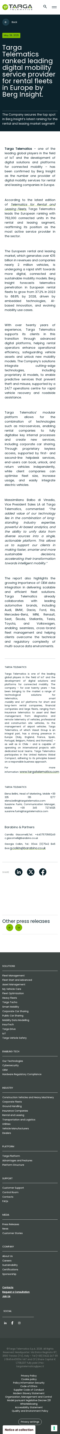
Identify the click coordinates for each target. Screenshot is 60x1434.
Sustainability (10, 1265)
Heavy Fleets (9, 998)
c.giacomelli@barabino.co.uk (21, 838)
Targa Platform (11, 1156)
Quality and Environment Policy (30, 1411)
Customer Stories (12, 1233)
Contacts (7, 1197)
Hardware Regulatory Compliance (22, 1074)
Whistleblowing (29, 1404)
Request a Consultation (16, 1292)
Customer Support (13, 1187)
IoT (4, 1033)
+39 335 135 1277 (30, 795)
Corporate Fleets (12, 1101)
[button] (18, 872)
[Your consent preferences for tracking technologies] (54, 1428)
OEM (5, 1070)
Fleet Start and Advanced (17, 980)
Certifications (10, 1269)
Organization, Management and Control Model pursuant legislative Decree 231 (28, 1398)
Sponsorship (9, 1274)
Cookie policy (29, 1379)
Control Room (10, 1192)
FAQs (5, 1201)
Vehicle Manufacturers (15, 1128)
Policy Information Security (28, 1382)
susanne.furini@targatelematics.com (26, 811)
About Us (7, 1256)
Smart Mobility (10, 1006)
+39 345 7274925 (38, 807)
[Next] (19, 927)
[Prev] (9, 927)
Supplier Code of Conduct (29, 1389)
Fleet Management (13, 975)
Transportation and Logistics (18, 1119)
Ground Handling (12, 1106)
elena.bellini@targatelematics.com (25, 800)
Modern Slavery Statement (28, 1393)
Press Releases (10, 1224)
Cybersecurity (10, 1065)
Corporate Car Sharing (15, 1011)
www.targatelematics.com (39, 772)
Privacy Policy (29, 1375)
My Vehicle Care (11, 989)
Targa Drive (9, 1029)
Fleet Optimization (13, 993)
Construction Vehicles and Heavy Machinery (28, 1097)
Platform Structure (13, 1165)
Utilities (6, 1124)
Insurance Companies (15, 1110)
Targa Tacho (9, 1002)
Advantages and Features (17, 1160)
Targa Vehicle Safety (14, 1038)
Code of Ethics (28, 1386)
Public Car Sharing (12, 1015)
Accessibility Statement (29, 1407)
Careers (7, 1260)
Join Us (6, 1296)
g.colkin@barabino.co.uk (28, 848)
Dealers (6, 1133)
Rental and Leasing (13, 1115)
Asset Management (13, 984)
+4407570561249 (45, 834)
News (5, 1228)
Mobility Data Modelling (15, 1020)
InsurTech (8, 1024)
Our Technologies (12, 1061)
